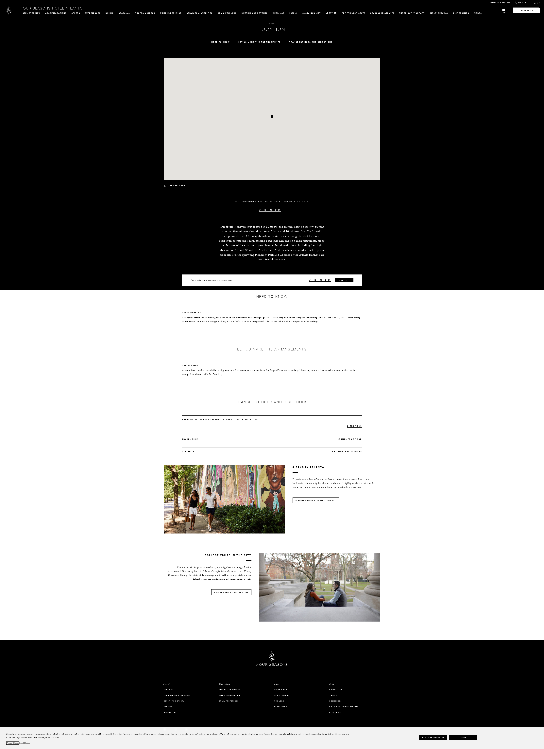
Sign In (522, 3)
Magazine (279, 701)
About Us (169, 690)
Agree (463, 738)
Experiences (93, 13)
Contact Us (170, 712)
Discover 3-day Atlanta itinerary (316, 500)
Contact (344, 280)
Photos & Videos (145, 13)
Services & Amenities (200, 13)
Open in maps (176, 185)
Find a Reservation (229, 695)
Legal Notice (24, 743)
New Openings (281, 695)
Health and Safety (174, 701)
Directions (354, 426)
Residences (335, 701)
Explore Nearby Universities (231, 592)
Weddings (278, 13)
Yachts (333, 695)
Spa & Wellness (227, 13)
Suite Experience (171, 13)
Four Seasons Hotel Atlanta (51, 8)
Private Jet (335, 690)
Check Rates (526, 10)
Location (331, 13)
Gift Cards (335, 712)
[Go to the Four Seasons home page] (9, 10)
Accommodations (55, 13)
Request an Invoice (229, 690)
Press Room (280, 690)
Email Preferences (229, 701)
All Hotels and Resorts (497, 3)
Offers (75, 13)
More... (478, 13)
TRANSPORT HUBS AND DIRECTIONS (311, 42)
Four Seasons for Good (177, 695)
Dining (110, 13)
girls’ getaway (439, 13)
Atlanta (272, 23)
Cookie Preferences (433, 738)
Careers (168, 707)
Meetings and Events (255, 13)
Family (293, 13)
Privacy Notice (13, 743)
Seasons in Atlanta (382, 13)
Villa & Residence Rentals (344, 707)
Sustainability (311, 13)
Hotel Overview (30, 13)
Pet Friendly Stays (354, 13)
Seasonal (124, 13)
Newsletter (280, 707)
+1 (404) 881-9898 (270, 210)
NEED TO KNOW (220, 42)
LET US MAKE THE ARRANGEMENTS (259, 42)
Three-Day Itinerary (412, 13)
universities (461, 13)
